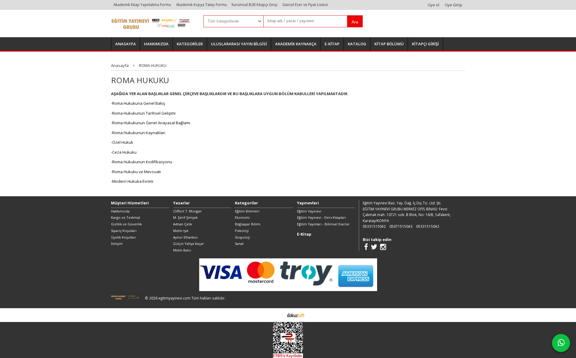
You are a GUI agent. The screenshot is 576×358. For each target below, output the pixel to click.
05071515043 (400, 226)
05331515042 (374, 226)
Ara (355, 22)
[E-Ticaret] (296, 314)
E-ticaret (278, 314)
